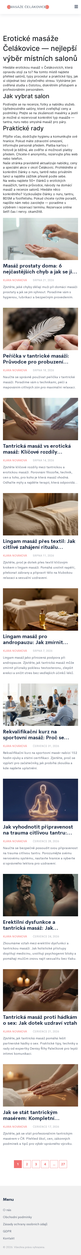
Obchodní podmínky (17, 1217)
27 (63, 1164)
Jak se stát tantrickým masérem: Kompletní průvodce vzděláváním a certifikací (33, 1115)
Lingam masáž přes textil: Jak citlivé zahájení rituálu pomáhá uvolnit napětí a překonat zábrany (39, 544)
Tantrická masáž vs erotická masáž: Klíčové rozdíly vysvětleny (37, 449)
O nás (7, 1210)
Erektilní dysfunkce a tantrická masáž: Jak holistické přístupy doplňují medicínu (37, 925)
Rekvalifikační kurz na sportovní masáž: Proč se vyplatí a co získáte (33, 735)
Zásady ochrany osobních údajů (25, 1224)
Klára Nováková (15, 280)
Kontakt (9, 1238)
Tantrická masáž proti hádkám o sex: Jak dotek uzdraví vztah (40, 1020)
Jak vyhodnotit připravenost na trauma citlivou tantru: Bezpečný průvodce (38, 830)
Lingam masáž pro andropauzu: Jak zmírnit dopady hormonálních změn (37, 639)
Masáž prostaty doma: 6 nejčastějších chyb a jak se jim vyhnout (40, 269)
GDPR (7, 1231)
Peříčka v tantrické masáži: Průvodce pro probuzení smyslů (36, 359)
